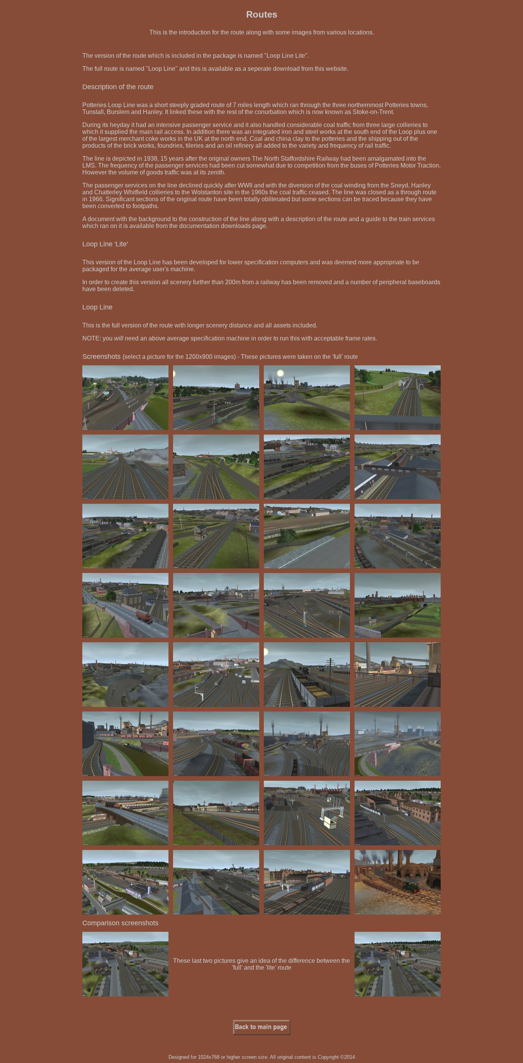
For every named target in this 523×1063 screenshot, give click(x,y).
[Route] (125, 428)
